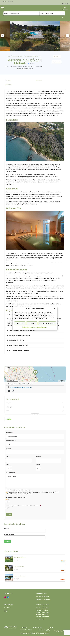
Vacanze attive (40, 619)
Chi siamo (10, 1)
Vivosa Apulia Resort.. (20, 576)
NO (9, 501)
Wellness (9, 84)
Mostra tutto (35, 414)
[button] (55, 309)
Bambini (38, 464)
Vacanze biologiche (42, 610)
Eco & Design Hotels (17, 56)
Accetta (20, 323)
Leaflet (62, 380)
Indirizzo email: (9, 534)
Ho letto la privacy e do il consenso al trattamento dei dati (23, 506)
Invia (9, 514)
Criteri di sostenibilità (42, 597)
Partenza (39, 456)
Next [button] (67, 35)
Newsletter (7, 608)
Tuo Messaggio (11, 472)
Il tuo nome (10, 433)
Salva (57, 57)
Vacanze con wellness (42, 608)
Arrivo (8, 456)
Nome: (6, 528)
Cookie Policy (25, 327)
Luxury (9, 80)
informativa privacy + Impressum (38, 327)
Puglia (17, 560)
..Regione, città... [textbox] (49, 13)
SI (8, 499)
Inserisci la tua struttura (43, 600)
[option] (35, 35)
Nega (32, 323)
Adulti (8, 464)
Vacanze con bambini (42, 612)
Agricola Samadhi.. (19, 566)
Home (4, 1)
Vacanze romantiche (42, 617)
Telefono (8, 448)
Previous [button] (2, 35)
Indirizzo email (10, 440)
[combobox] (52, 13)
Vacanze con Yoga (42, 614)
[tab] (35, 330)
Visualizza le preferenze (47, 323)
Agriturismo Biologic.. (20, 557)
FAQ (5, 611)
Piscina (39, 80)
